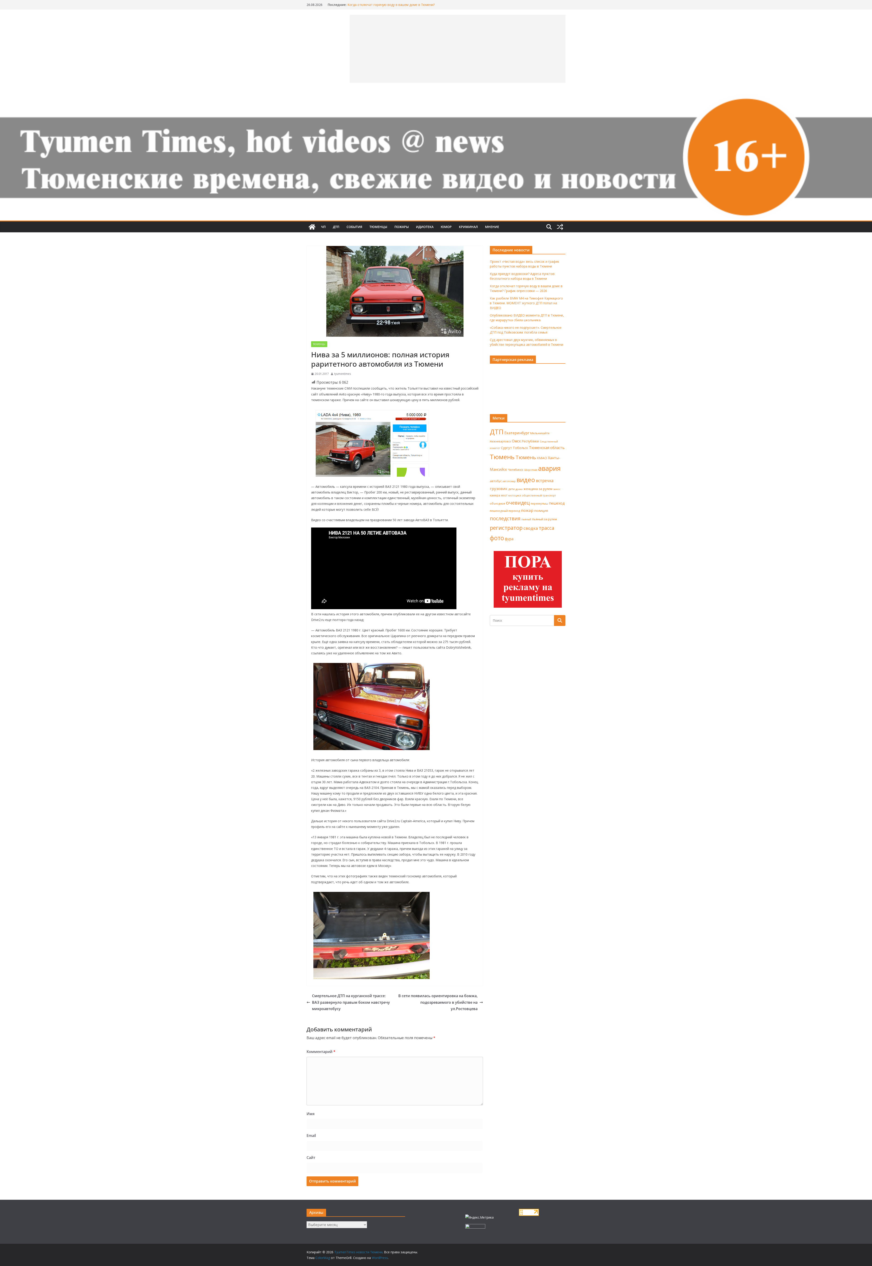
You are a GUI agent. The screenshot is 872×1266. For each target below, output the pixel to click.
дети (511, 489)
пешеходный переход (505, 511)
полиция (541, 510)
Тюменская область (547, 447)
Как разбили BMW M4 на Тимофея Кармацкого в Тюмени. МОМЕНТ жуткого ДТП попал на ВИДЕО (526, 303)
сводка (530, 528)
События (354, 227)
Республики (530, 441)
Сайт (311, 1157)
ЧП (323, 227)
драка (519, 489)
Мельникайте (540, 433)
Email (311, 1135)
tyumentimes (342, 374)
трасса (546, 528)
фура (509, 538)
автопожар (509, 481)
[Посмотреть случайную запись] (560, 226)
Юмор (446, 227)
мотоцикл (514, 495)
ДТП (336, 227)
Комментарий (321, 1051)
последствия (505, 518)
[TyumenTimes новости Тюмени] (312, 226)
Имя (311, 1113)
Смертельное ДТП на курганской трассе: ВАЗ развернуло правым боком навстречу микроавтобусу (351, 1002)
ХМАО (542, 458)
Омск (516, 441)
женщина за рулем (537, 489)
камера (495, 495)
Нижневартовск (500, 441)
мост (504, 495)
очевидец (518, 502)
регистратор (506, 527)
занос (556, 489)
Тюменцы (378, 227)
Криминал (468, 227)
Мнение (492, 227)
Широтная (530, 469)
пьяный (526, 519)
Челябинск (515, 470)
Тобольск (520, 447)
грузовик (498, 488)
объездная (497, 503)
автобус (496, 481)
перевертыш (539, 503)
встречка (545, 480)
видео (526, 480)
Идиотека (425, 227)
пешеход (557, 503)
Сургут (506, 447)
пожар (527, 510)
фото (497, 538)
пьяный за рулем (544, 519)
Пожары (401, 227)
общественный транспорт (539, 495)
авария (549, 468)
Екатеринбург (516, 432)
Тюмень (502, 456)
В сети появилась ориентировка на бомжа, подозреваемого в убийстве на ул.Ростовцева (438, 1002)
